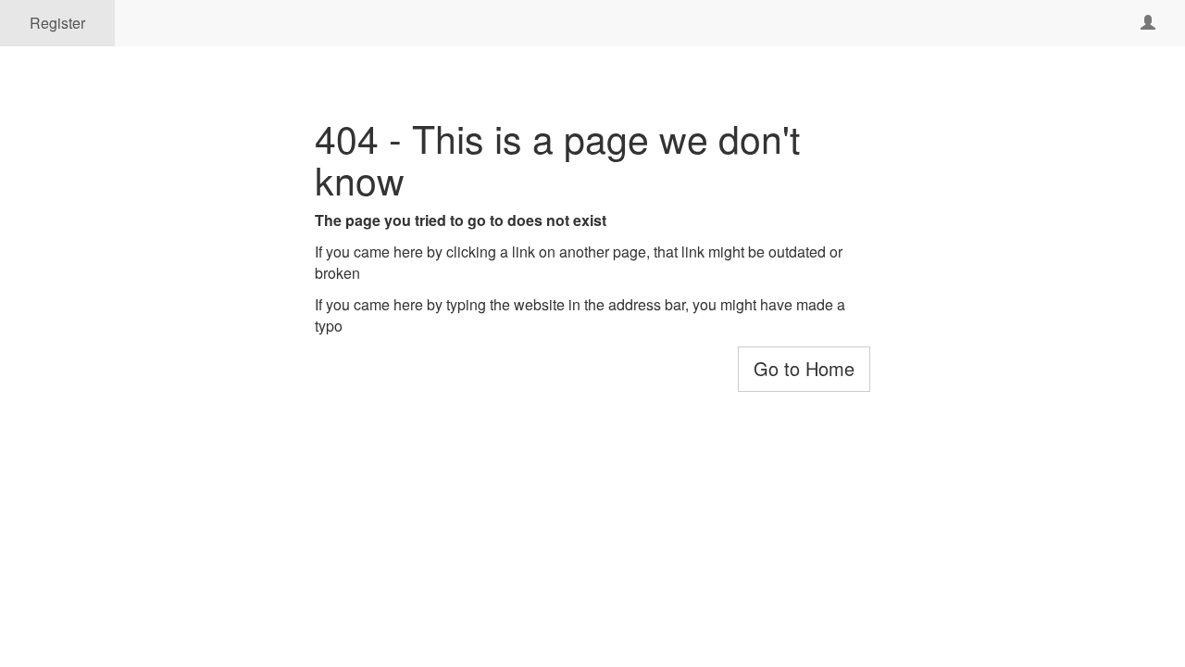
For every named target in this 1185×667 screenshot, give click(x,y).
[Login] (1148, 23)
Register (57, 22)
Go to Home (804, 368)
